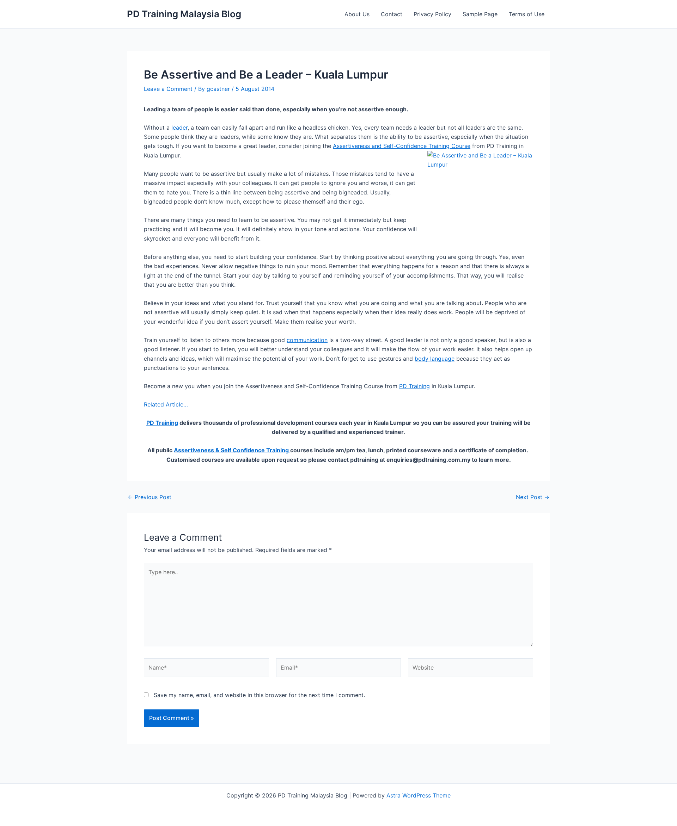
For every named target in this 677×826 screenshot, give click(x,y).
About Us (357, 14)
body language (435, 358)
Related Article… (166, 404)
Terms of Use (526, 14)
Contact (391, 14)
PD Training (414, 386)
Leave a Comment (168, 88)
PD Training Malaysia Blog (184, 13)
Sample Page (480, 14)
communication (307, 339)
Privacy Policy (432, 14)
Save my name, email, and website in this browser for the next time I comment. (259, 694)
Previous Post (149, 497)
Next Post (532, 497)
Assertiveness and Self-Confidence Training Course (401, 145)
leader (179, 127)
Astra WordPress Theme (418, 795)
